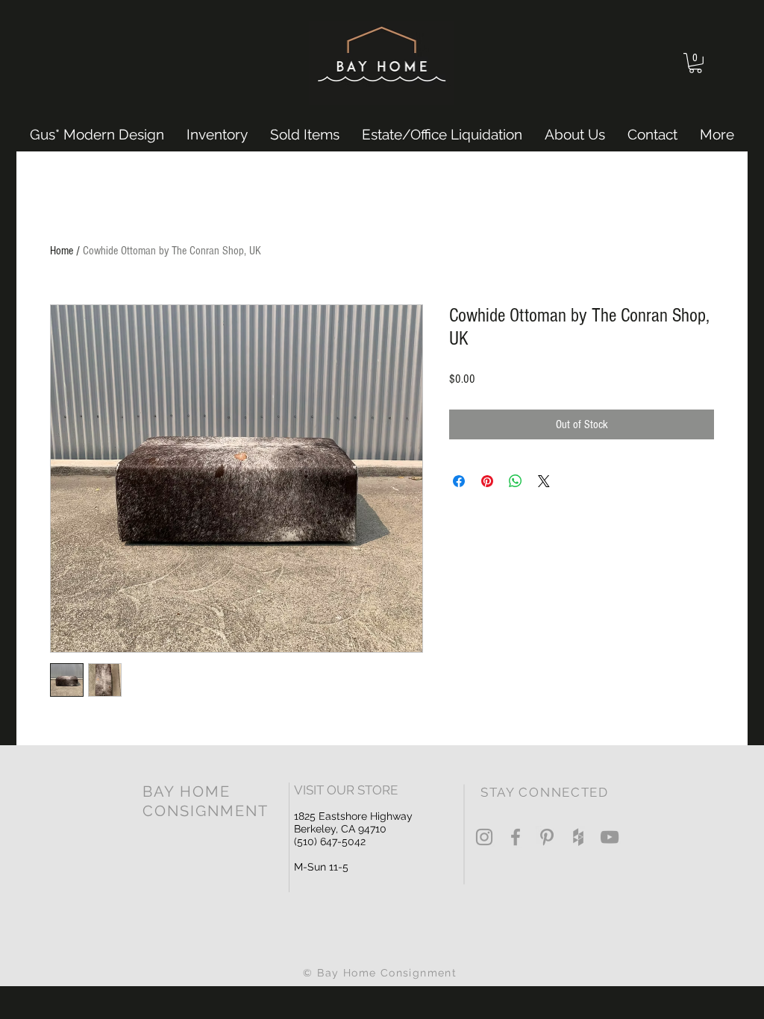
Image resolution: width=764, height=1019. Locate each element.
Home (61, 250)
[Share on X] (544, 481)
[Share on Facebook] (459, 481)
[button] (695, 63)
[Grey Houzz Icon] (578, 837)
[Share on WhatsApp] (516, 481)
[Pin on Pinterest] (487, 481)
